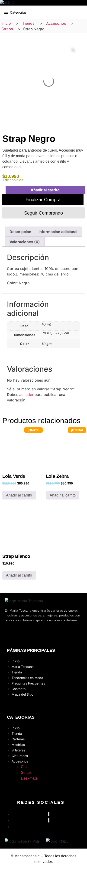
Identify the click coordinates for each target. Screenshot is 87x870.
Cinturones (20, 756)
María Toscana (23, 667)
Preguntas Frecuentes (28, 683)
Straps (26, 772)
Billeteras (18, 750)
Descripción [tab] (20, 231)
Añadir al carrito (45, 190)
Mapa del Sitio (22, 694)
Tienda (17, 672)
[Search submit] (36, 12)
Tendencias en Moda (27, 678)
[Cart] (83, 12)
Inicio (15, 661)
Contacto (19, 689)
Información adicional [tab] (58, 231)
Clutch (26, 767)
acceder (26, 394)
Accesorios (20, 761)
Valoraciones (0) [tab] (25, 241)
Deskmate (29, 778)
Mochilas (18, 745)
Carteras (18, 739)
